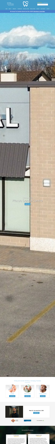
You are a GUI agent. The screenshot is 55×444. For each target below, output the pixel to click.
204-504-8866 (10, 4)
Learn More (27, 204)
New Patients (43, 8)
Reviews (38, 8)
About (10, 8)
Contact (48, 8)
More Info (42, 396)
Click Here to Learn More (39, 11)
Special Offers (32, 8)
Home (6, 8)
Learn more (36, 412)
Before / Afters (26, 8)
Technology (20, 8)
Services (14, 8)
